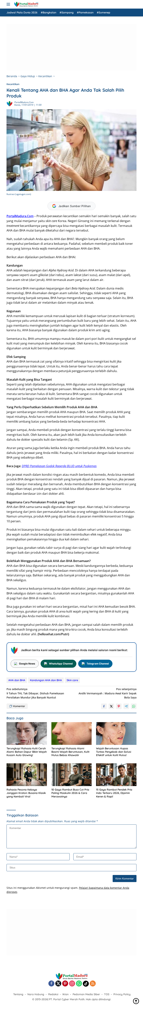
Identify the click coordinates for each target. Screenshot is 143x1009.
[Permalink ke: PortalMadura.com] (9, 103)
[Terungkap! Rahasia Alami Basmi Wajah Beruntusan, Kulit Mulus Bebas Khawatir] (71, 733)
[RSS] (93, 983)
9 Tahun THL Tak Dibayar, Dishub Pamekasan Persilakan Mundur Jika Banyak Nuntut (35, 693)
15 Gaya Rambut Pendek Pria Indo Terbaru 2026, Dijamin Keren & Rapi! (114, 793)
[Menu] (9, 4)
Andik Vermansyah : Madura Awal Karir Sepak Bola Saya (107, 693)
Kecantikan (13, 84)
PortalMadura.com (24, 102)
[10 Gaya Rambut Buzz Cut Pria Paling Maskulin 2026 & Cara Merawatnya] (71, 774)
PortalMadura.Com (20, 216)
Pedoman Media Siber (86, 994)
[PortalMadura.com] (25, 4)
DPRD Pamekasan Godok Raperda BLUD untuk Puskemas (59, 466)
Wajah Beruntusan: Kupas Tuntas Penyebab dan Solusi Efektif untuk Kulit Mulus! (113, 752)
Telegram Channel (98, 663)
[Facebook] (51, 983)
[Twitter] (58, 983)
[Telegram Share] (126, 706)
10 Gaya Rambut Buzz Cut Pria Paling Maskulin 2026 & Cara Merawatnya (70, 793)
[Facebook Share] (104, 706)
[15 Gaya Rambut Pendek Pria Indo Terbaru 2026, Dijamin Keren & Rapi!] (116, 774)
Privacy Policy (122, 994)
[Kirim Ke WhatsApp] (133, 706)
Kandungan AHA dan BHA (46, 680)
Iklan (65, 994)
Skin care (72, 680)
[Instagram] (72, 983)
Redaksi (53, 994)
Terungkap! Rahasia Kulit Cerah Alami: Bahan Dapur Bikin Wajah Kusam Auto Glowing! (27, 752)
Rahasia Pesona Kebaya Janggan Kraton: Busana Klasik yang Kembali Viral (26, 793)
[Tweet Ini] (111, 706)
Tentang (18, 994)
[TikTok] (86, 984)
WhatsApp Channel (61, 663)
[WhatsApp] (79, 983)
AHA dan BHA (16, 680)
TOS (106, 994)
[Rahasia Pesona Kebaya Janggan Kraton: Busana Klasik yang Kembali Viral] (27, 774)
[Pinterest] (65, 983)
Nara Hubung (35, 994)
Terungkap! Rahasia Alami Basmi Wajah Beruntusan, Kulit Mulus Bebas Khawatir (70, 752)
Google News (27, 663)
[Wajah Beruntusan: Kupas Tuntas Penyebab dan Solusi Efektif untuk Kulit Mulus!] (116, 733)
